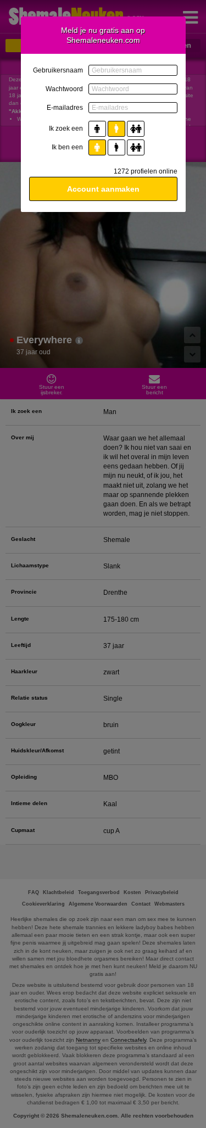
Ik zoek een (66, 128)
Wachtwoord (64, 89)
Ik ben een (67, 147)
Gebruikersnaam (58, 70)
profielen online (145, 171)
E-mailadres (65, 107)
